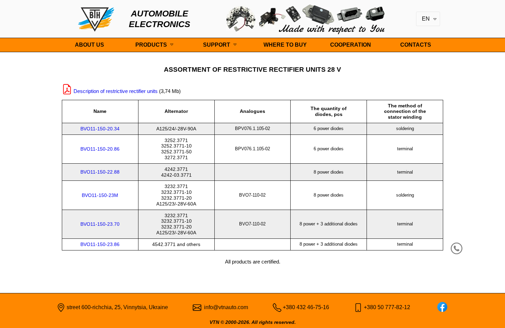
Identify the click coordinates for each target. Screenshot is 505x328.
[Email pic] (197, 307)
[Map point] (61, 307)
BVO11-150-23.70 (100, 224)
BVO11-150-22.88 (100, 172)
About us (89, 45)
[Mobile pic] (358, 307)
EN (426, 19)
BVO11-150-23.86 (100, 244)
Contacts (415, 45)
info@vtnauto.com (226, 307)
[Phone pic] (277, 307)
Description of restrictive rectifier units (116, 91)
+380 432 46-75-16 (306, 307)
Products (151, 45)
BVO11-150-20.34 (100, 128)
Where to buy (285, 45)
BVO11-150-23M (100, 195)
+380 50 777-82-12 (387, 307)
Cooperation (350, 45)
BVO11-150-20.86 (100, 149)
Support (216, 45)
